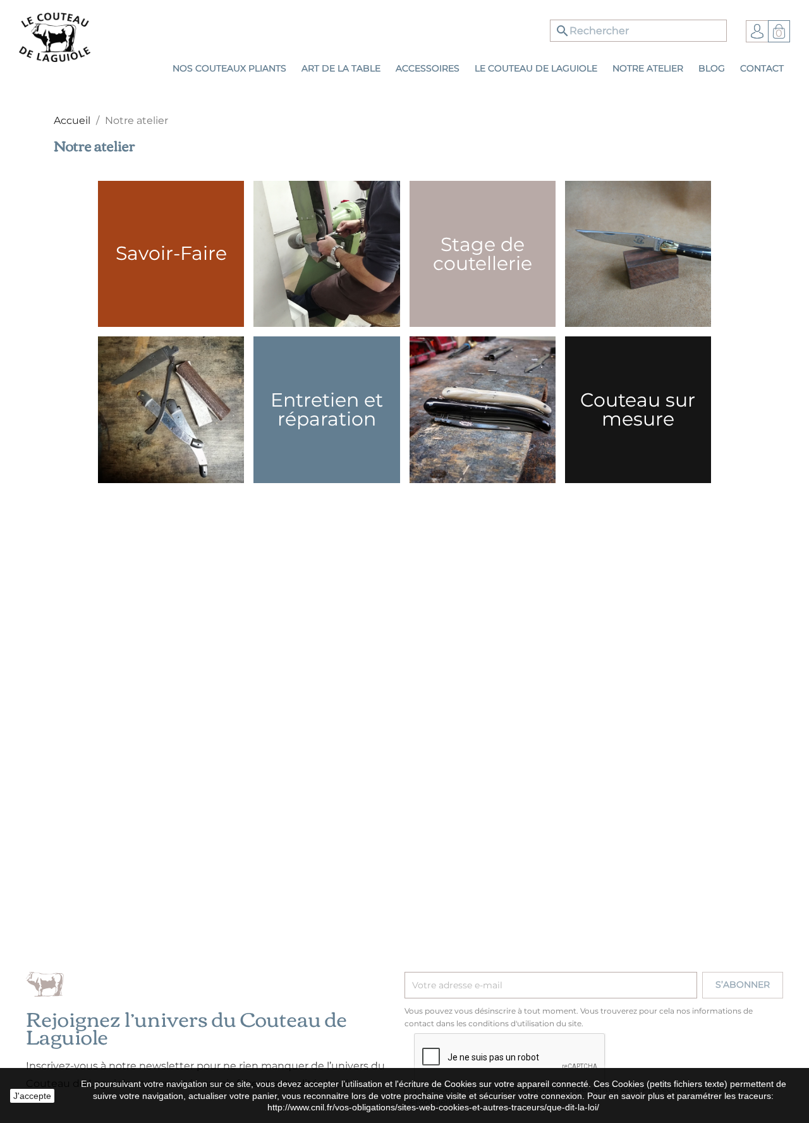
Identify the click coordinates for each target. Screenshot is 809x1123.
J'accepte (32, 1096)
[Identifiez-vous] (757, 31)
